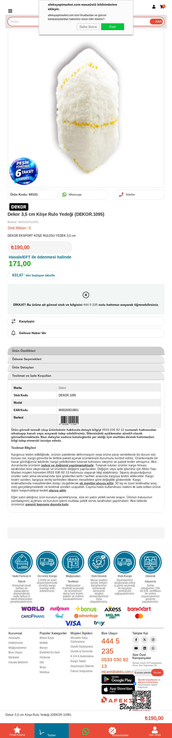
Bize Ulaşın (15, 652)
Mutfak (44, 642)
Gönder (157, 672)
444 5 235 (90, 304)
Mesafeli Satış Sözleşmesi (79, 639)
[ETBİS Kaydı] (141, 701)
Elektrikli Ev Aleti (50, 652)
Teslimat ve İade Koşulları (31, 375)
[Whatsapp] (153, 648)
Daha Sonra (88, 27)
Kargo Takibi (78, 661)
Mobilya (44, 672)
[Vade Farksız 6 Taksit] (21, 562)
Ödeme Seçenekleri (26, 359)
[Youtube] (136, 648)
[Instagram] (153, 639)
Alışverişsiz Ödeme (82, 666)
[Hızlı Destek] (99, 562)
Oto (42, 662)
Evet (113, 27)
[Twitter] (144, 639)
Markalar (14, 657)
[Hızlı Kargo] (125, 562)
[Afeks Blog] (116, 703)
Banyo (43, 647)
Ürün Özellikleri (23, 350)
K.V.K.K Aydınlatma (82, 656)
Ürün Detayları (23, 367)
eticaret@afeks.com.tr (117, 672)
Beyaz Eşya (47, 637)
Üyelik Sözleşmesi (82, 646)
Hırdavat (45, 657)
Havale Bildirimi (18, 662)
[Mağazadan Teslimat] (73, 562)
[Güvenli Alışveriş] (150, 562)
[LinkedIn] (144, 648)
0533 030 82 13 (114, 663)
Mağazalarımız (17, 647)
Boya (43, 667)
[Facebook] (136, 639)
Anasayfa (14, 637)
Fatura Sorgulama (81, 671)
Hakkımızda (16, 642)
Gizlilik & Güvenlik (81, 651)
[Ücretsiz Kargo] (47, 562)
